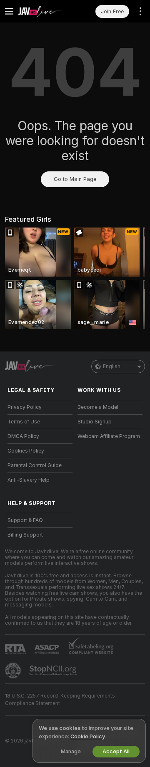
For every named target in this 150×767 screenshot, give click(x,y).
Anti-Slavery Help (29, 480)
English (111, 366)
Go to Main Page (75, 179)
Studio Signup (95, 422)
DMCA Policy (23, 436)
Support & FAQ (25, 520)
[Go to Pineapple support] (13, 670)
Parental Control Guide (35, 465)
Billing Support (25, 535)
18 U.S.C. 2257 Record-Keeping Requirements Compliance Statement (60, 699)
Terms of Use (24, 422)
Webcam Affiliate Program (109, 436)
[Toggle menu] (9, 11)
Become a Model (98, 407)
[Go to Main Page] (46, 11)
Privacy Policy (25, 407)
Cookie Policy (87, 736)
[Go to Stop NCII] (53, 670)
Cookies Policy (26, 451)
